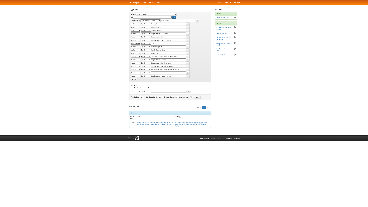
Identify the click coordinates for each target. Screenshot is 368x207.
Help (158, 2)
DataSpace (135, 2)
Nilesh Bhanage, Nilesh (182, 124)
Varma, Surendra (180, 122)
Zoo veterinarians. (222, 55)
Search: (133, 14)
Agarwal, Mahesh (195, 124)
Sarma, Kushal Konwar (201, 122)
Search (219, 2)
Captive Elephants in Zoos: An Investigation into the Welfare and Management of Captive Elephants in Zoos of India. (155, 123)
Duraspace (229, 138)
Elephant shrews (221, 33)
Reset (134, 79)
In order (166, 97)
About (145, 2)
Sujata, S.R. (189, 122)
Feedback (237, 138)
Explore (227, 2)
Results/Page (135, 97)
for (132, 17)
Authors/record (184, 97)
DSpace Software (205, 138)
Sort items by (150, 97)
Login (237, 2)
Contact (151, 2)
